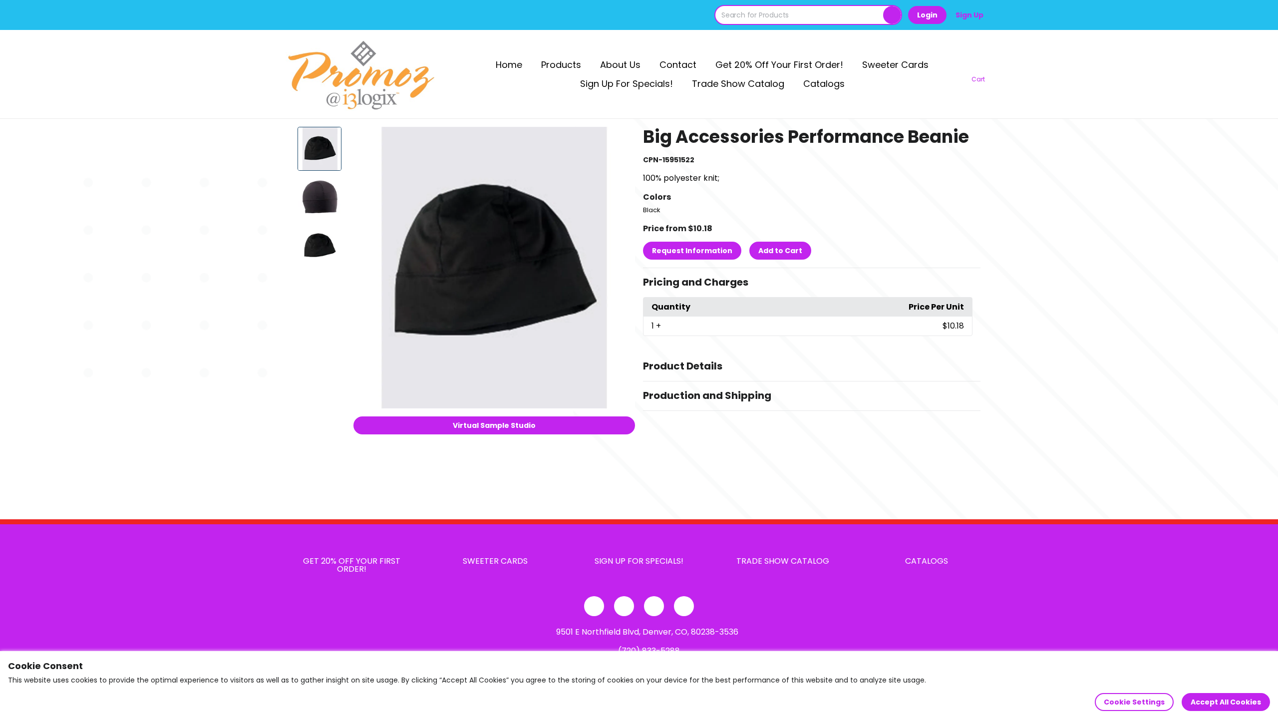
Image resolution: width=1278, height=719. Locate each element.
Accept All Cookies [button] (1226, 702)
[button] (811, 282)
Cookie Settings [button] (1134, 702)
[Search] (892, 15)
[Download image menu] (622, 140)
